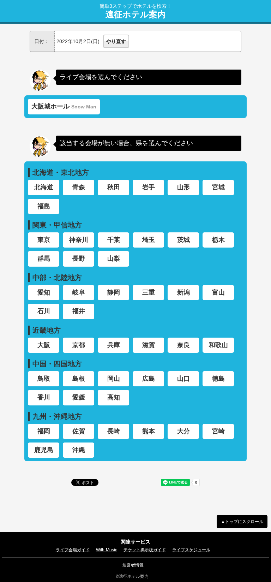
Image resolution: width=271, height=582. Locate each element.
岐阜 (78, 292)
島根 (78, 378)
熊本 (148, 431)
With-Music (106, 549)
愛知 (43, 292)
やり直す (116, 41)
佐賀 (78, 431)
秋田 (113, 187)
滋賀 (148, 345)
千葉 (113, 239)
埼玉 (148, 239)
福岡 (43, 431)
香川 (43, 397)
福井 (78, 311)
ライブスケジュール (191, 549)
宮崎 (218, 431)
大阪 (43, 345)
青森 (78, 187)
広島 (148, 378)
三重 (148, 292)
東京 (43, 239)
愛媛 (78, 397)
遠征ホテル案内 (136, 14)
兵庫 (113, 345)
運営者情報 (133, 565)
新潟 (183, 292)
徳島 (218, 378)
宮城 (218, 187)
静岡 (113, 292)
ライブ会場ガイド (73, 549)
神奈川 (78, 239)
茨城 (183, 239)
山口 (183, 378)
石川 (43, 311)
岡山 (113, 378)
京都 (78, 345)
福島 (43, 206)
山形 (183, 187)
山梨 (113, 258)
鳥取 (43, 378)
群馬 (43, 258)
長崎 (113, 431)
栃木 (218, 239)
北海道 (43, 187)
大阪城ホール (63, 106)
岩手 (148, 187)
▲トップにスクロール (242, 521)
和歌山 (218, 345)
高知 (113, 397)
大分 (183, 431)
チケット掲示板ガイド (145, 549)
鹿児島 (43, 449)
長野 (78, 258)
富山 (218, 292)
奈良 (183, 345)
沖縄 (78, 449)
